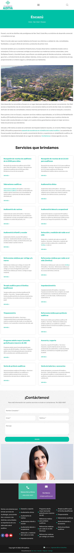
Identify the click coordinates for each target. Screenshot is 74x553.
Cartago (50, 550)
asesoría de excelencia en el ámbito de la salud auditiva (40, 130)
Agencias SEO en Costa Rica (59, 547)
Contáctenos (46, 136)
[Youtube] (11, 535)
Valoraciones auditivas (12, 184)
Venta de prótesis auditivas (14, 366)
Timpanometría (10, 313)
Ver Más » (6, 175)
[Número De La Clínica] (27, 487)
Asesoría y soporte (48, 340)
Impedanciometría (48, 286)
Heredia (39, 550)
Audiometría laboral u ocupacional (54, 209)
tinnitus (43, 245)
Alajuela (45, 550)
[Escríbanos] (46, 486)
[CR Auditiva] (8, 4)
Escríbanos (46, 493)
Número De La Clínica (28, 492)
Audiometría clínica (48, 184)
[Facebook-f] (3, 535)
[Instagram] (7, 535)
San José (36, 22)
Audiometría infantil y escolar (15, 232)
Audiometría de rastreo (13, 209)
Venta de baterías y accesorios (53, 366)
